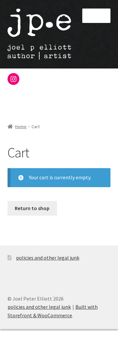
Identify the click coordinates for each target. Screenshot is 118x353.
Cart (91, 336)
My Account (19, 342)
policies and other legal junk (47, 257)
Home (21, 126)
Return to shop (32, 208)
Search (59, 342)
